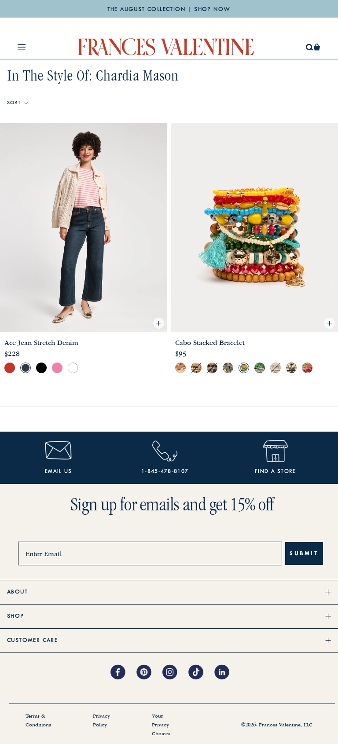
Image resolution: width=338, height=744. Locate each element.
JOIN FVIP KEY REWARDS (168, 11)
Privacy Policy (101, 720)
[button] (316, 47)
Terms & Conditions (38, 720)
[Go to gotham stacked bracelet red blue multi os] (228, 368)
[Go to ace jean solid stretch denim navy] (25, 368)
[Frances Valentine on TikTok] (201, 672)
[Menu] (22, 47)
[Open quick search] (309, 47)
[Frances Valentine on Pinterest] (149, 672)
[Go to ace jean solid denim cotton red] (9, 368)
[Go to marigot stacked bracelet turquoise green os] (259, 368)
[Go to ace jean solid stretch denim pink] (57, 368)
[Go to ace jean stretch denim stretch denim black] (41, 368)
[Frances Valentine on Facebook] (123, 672)
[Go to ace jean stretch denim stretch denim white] (73, 368)
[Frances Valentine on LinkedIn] (224, 672)
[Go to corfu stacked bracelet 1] (275, 368)
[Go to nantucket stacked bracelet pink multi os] (307, 368)
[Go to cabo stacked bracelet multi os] (244, 368)
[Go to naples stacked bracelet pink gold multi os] (180, 368)
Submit (304, 553)
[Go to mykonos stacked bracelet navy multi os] (212, 368)
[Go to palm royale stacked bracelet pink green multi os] (196, 368)
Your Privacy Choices (161, 725)
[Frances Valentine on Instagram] (175, 672)
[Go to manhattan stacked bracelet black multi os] (291, 368)
